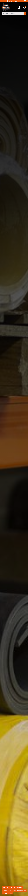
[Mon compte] (19, 7)
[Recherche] (25, 13)
